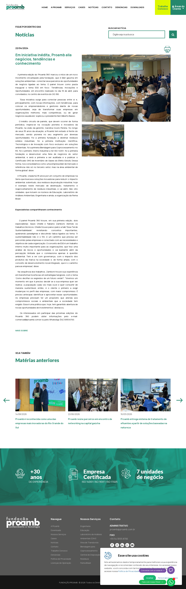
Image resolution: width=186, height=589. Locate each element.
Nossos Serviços (58, 534)
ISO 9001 (100, 481)
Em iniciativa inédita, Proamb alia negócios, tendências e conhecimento (43, 59)
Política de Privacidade (61, 559)
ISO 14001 (87, 481)
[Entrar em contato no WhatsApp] (171, 582)
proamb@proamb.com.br (122, 529)
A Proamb (55, 526)
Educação (84, 530)
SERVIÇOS (70, 7)
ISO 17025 (112, 481)
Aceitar (149, 577)
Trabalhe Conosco (59, 550)
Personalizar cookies (168, 577)
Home (45, 7)
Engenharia (85, 526)
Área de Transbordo (89, 542)
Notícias (93, 7)
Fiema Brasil (85, 563)
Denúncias (121, 7)
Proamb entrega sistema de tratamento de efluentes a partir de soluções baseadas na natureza (144, 423)
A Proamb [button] (56, 7)
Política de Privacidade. (129, 571)
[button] (178, 7)
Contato (107, 7)
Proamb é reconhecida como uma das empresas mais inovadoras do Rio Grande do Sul (39, 423)
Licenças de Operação (61, 563)
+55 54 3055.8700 (119, 538)
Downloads (137, 7)
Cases (81, 7)
